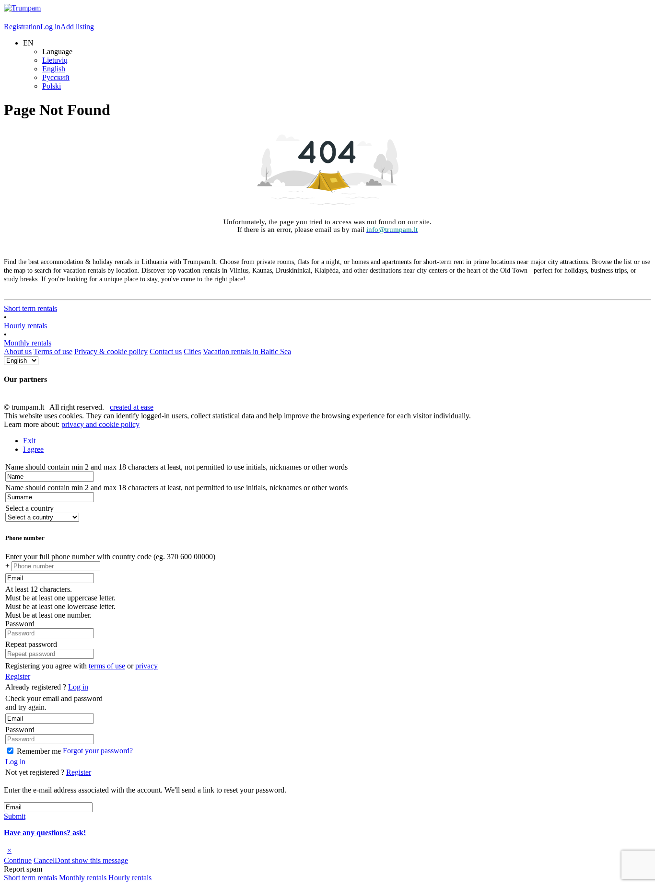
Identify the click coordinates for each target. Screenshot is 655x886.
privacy (146, 666)
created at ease (131, 407)
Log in (50, 27)
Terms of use (53, 351)
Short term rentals (30, 308)
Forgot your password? (98, 751)
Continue (18, 860)
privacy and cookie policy (100, 424)
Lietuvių (55, 60)
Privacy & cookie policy (111, 351)
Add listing (77, 27)
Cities (192, 351)
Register (17, 676)
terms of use (107, 666)
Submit (14, 816)
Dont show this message (91, 860)
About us (18, 351)
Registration (22, 27)
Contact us (166, 351)
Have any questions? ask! (45, 832)
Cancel (44, 860)
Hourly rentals (25, 326)
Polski (51, 86)
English (53, 69)
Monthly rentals (27, 343)
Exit (29, 441)
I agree (33, 449)
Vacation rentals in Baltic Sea (247, 351)
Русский (56, 77)
